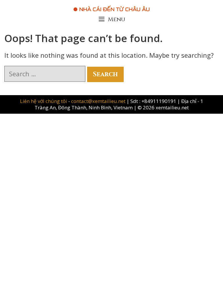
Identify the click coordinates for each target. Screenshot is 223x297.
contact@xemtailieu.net (98, 101)
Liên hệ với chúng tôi (44, 101)
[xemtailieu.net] (111, 5)
